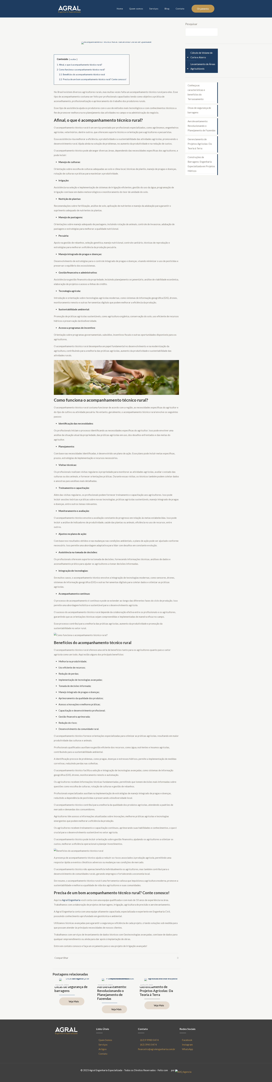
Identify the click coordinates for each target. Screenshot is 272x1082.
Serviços (103, 1044)
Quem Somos (105, 1040)
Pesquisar (191, 24)
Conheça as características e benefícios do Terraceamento (196, 92)
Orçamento (203, 8)
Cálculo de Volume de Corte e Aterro (201, 55)
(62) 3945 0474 (148, 1044)
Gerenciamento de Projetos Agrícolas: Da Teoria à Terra (156, 991)
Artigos (103, 1049)
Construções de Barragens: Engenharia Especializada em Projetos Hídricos (201, 164)
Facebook (187, 1040)
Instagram (187, 1044)
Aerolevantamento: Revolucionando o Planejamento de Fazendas (112, 992)
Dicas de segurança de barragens (199, 110)
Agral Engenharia (71, 900)
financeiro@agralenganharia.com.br (156, 1049)
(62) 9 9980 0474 (149, 1040)
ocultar (73, 59)
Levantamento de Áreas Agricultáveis (202, 66)
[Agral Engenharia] (69, 8)
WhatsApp (187, 1049)
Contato (103, 1053)
